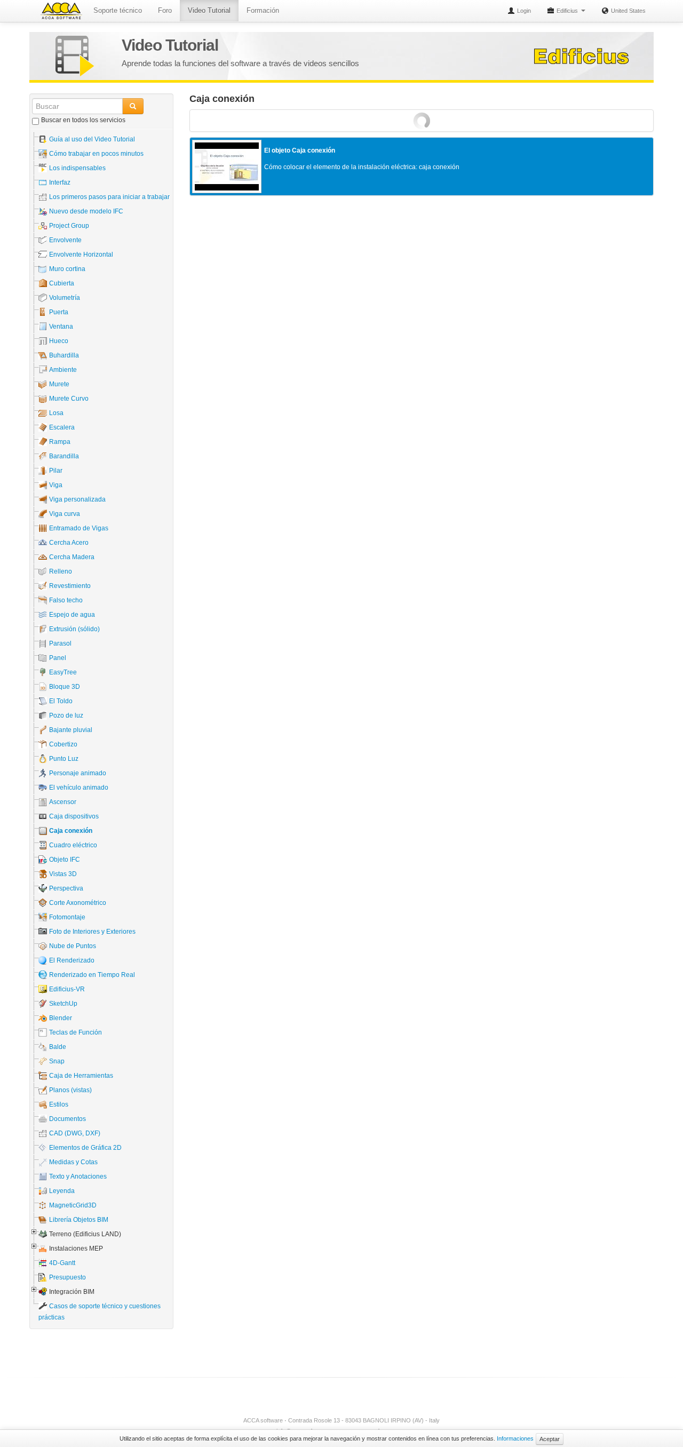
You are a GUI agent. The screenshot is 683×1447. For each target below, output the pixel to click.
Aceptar (549, 1439)
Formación (263, 10)
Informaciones (515, 1438)
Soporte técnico (117, 10)
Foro (165, 10)
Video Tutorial (209, 10)
